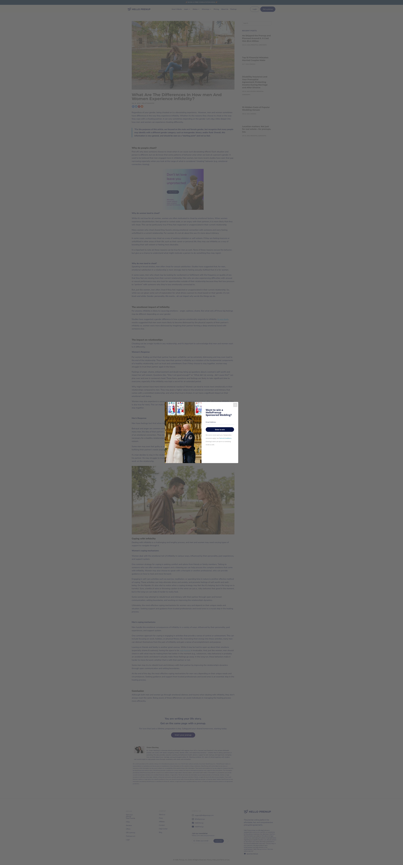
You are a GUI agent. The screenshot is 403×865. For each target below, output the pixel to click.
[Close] (235, 405)
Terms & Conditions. (225, 438)
